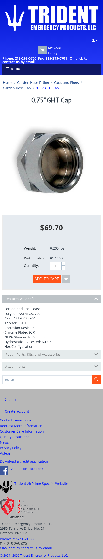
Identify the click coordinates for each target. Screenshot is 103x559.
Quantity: (31, 265)
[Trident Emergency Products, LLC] (51, 17)
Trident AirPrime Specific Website (41, 483)
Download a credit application (24, 461)
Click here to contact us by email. (26, 548)
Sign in (10, 399)
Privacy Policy (10, 447)
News (4, 442)
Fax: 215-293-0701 (52, 58)
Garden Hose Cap (17, 88)
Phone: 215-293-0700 (19, 58)
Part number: (34, 258)
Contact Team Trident (17, 420)
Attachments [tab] (15, 366)
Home (7, 82)
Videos (5, 453)
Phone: (17, 539)
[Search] (96, 379)
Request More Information (21, 425)
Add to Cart (46, 279)
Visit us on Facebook (27, 468)
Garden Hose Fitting (33, 82)
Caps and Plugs (66, 82)
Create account (17, 411)
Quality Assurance (14, 436)
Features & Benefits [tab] (20, 298)
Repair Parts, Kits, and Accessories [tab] (33, 354)
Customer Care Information (22, 431)
